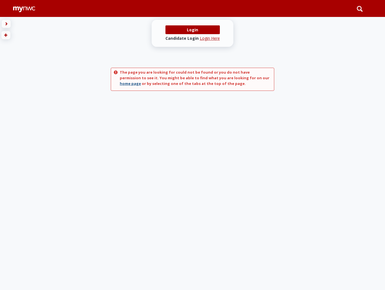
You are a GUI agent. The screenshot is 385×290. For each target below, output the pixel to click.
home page (130, 83)
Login (192, 29)
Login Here (210, 38)
